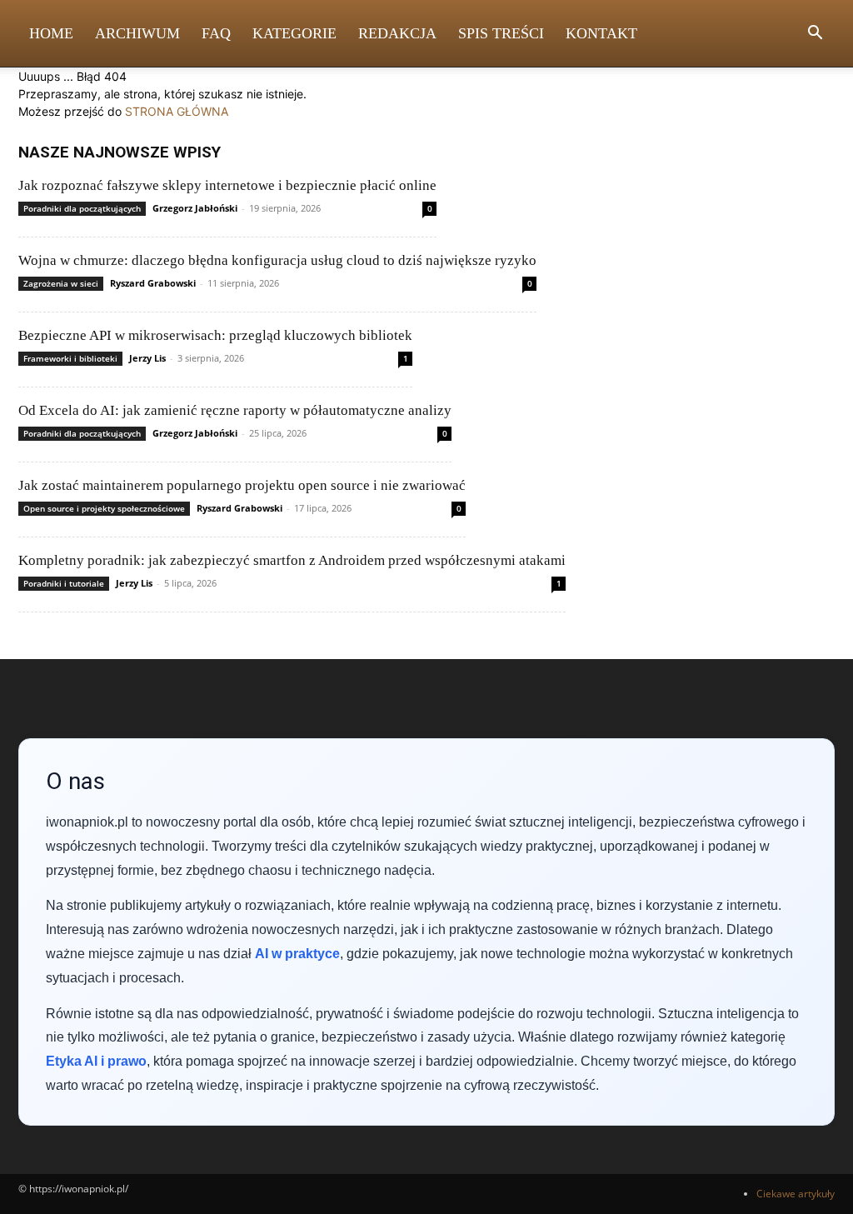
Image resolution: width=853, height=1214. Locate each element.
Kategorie (294, 33)
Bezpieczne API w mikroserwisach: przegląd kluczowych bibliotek (215, 335)
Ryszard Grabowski (153, 283)
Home (51, 33)
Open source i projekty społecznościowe (104, 508)
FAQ (216, 33)
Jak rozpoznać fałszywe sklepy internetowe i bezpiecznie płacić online (227, 185)
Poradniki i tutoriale (63, 583)
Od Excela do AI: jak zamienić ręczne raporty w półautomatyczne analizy (234, 410)
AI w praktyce (297, 954)
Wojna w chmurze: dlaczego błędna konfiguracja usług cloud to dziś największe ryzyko (277, 260)
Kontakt (601, 33)
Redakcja (397, 33)
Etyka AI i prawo (96, 1061)
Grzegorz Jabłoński (194, 208)
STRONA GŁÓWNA (176, 111)
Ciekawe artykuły (795, 1194)
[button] (815, 34)
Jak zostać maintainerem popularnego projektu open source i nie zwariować (242, 485)
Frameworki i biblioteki (70, 358)
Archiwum (137, 33)
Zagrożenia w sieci (60, 283)
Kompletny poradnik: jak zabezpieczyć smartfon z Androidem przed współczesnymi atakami (292, 560)
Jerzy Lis (147, 358)
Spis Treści (501, 33)
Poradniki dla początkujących (82, 208)
